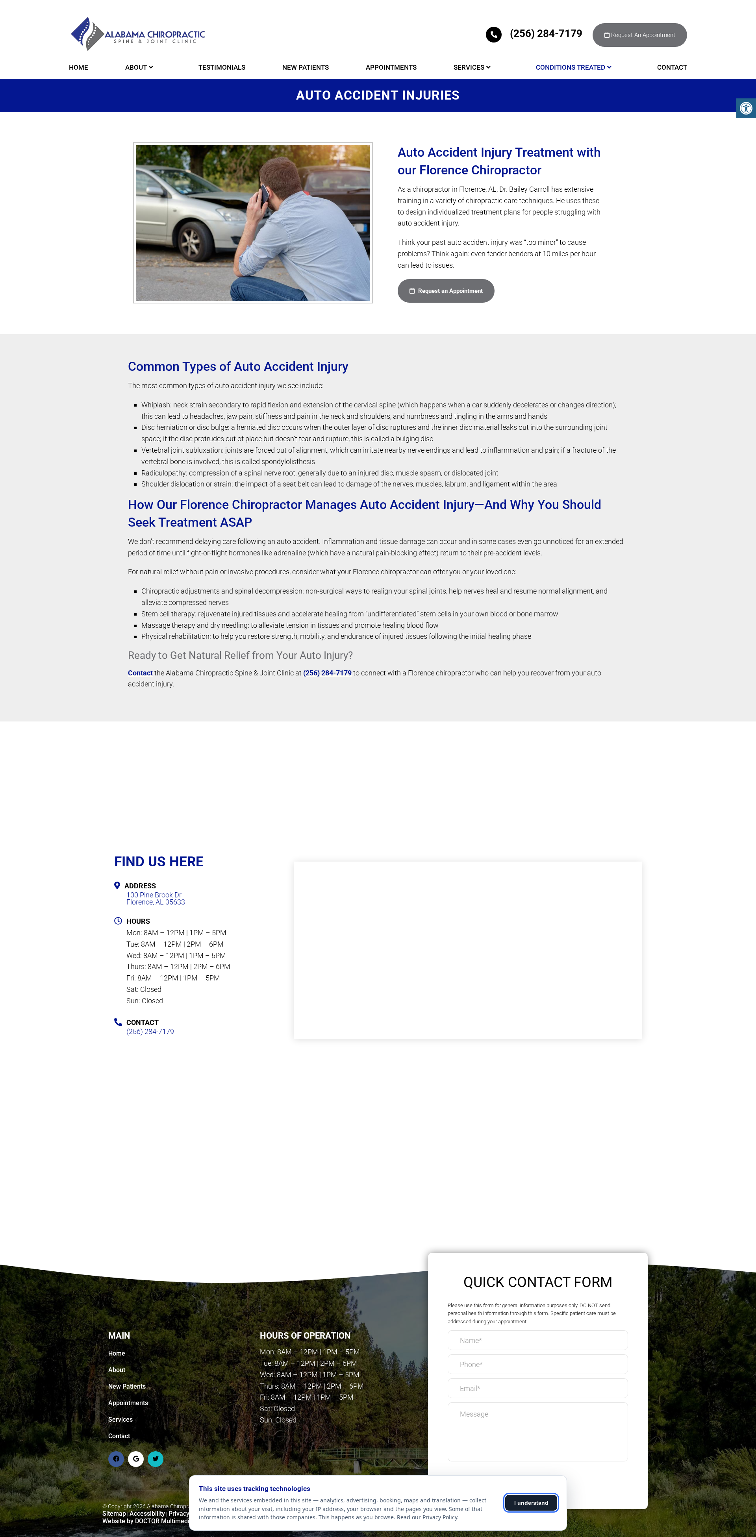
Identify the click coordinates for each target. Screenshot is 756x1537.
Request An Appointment (642, 35)
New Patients (305, 67)
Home (78, 67)
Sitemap (114, 1513)
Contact (672, 67)
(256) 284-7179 (546, 33)
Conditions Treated (570, 67)
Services (469, 67)
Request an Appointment (450, 290)
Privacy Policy (188, 1513)
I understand (531, 1503)
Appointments (391, 67)
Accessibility (147, 1513)
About (136, 67)
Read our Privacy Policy (427, 1517)
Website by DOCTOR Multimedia (147, 1521)
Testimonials (221, 67)
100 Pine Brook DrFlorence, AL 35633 (155, 898)
